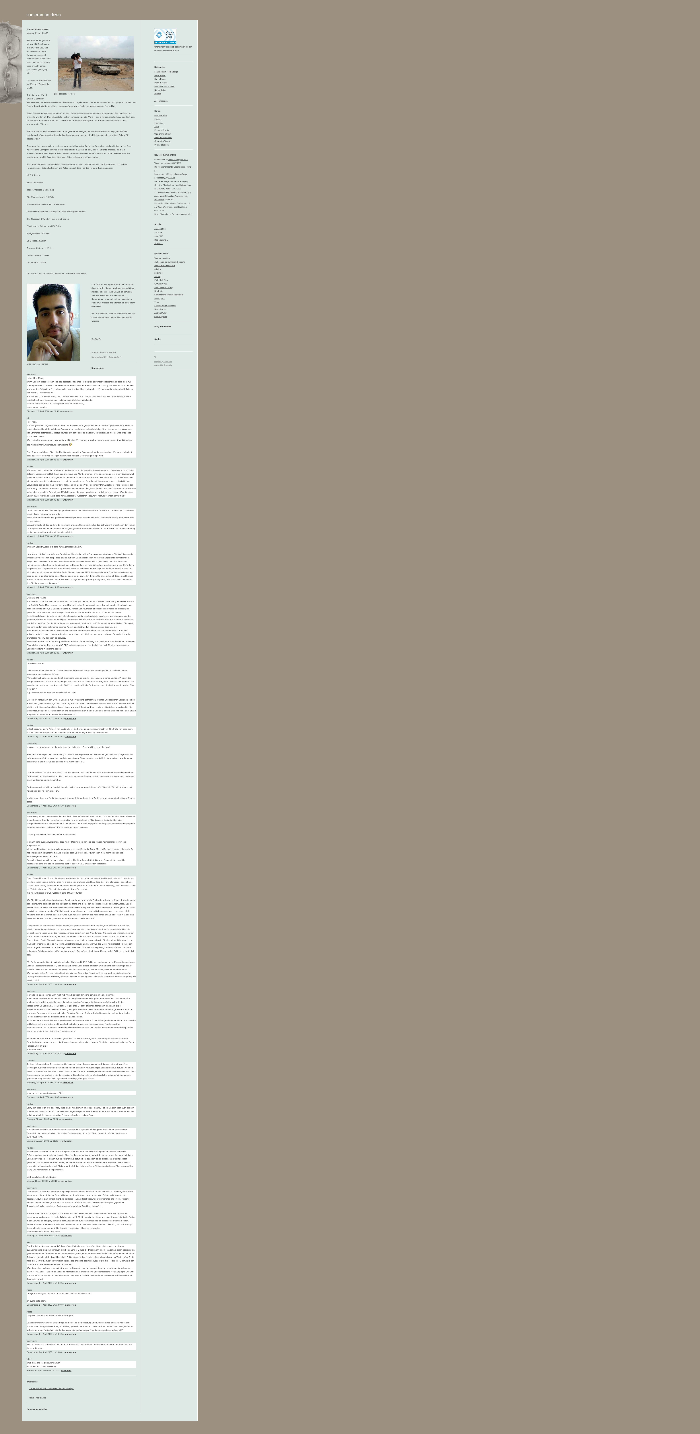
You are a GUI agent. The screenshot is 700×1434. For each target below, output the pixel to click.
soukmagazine (160, 316)
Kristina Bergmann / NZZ (165, 306)
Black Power (160, 75)
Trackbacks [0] (115, 357)
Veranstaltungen (161, 145)
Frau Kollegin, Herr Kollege (166, 72)
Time (156, 302)
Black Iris (158, 291)
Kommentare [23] (99, 357)
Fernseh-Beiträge (162, 130)
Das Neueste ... (161, 240)
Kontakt (157, 119)
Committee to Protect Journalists (168, 295)
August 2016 (160, 229)
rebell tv (157, 269)
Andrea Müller (160, 313)
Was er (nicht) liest (162, 134)
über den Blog (160, 116)
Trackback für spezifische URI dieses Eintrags (51, 1388)
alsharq (157, 276)
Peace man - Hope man (164, 265)
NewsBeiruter (160, 309)
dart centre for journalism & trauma (169, 262)
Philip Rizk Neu (161, 280)
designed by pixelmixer (163, 361)
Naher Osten (160, 90)
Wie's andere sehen (163, 137)
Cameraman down (43, 14)
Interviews (159, 123)
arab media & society (163, 287)
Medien (112, 352)
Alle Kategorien (161, 101)
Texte (156, 126)
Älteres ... (158, 243)
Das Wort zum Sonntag (164, 86)
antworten (68, 411)
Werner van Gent (162, 258)
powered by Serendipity (163, 365)
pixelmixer (158, 273)
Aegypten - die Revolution (175, 207)
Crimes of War (160, 284)
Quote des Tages (162, 141)
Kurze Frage (160, 79)
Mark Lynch (159, 298)
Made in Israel (160, 83)
